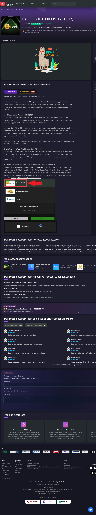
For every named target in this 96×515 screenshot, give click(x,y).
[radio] (9, 332)
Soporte (17, 466)
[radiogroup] (11, 332)
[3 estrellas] (11, 391)
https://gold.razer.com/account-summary (26, 178)
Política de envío (31, 465)
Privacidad (67, 465)
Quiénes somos (19, 464)
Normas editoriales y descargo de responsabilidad (73, 467)
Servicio (66, 463)
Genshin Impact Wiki (6, 464)
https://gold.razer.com (37, 167)
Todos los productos (17, 471)
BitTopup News (6, 478)
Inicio (2, 9)
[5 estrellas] (17, 391)
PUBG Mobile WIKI (5, 475)
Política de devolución (33, 463)
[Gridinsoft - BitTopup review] (48, 502)
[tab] (10, 91)
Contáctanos (18, 468)
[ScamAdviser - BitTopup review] (32, 502)
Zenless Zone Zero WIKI (5, 471)
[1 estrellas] (4, 391)
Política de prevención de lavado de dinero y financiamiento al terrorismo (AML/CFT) (43, 467)
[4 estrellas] (14, 391)
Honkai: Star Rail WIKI (6, 467)
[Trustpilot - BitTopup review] (64, 502)
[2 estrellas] (8, 391)
